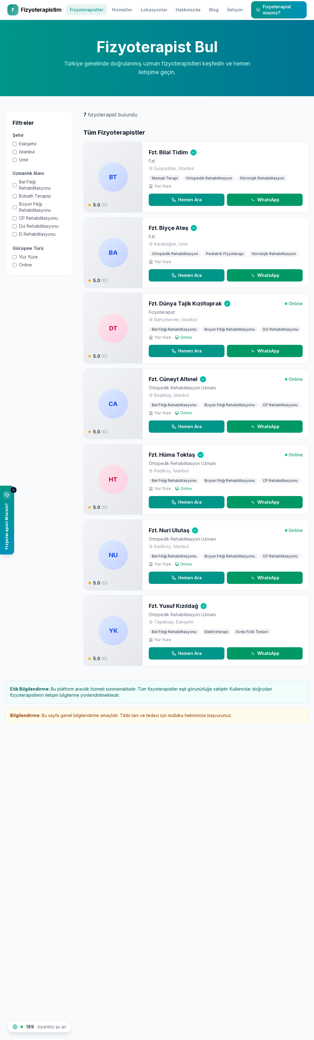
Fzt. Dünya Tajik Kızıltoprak (185, 303)
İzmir (24, 159)
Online (25, 264)
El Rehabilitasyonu (37, 234)
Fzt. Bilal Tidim (168, 152)
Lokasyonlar (154, 9)
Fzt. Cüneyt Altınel (173, 379)
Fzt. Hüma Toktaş (172, 454)
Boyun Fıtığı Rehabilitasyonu (35, 207)
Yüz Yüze (28, 256)
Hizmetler (122, 9)
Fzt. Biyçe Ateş (168, 228)
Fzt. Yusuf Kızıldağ (173, 606)
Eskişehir (28, 143)
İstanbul (27, 151)
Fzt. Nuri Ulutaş (169, 530)
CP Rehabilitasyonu (38, 218)
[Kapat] (13, 490)
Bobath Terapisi (35, 196)
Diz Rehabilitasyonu (39, 226)
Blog (214, 9)
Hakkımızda (188, 9)
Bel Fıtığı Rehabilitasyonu (35, 185)
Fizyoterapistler (86, 9)
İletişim (235, 9)
